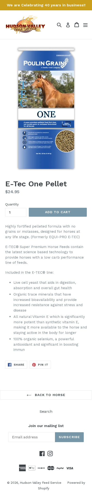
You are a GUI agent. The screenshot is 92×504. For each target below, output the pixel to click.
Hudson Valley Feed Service (40, 482)
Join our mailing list (46, 426)
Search (46, 411)
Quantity (12, 204)
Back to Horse (50, 395)
